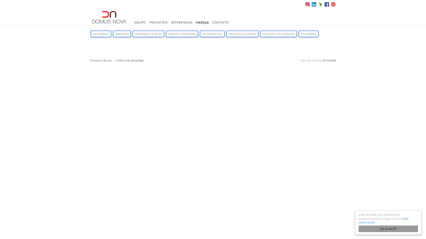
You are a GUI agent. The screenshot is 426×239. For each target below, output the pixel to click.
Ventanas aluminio (242, 34)
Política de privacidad (129, 60)
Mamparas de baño (148, 34)
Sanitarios (101, 34)
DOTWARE (329, 60)
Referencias (181, 22)
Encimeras (308, 34)
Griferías (122, 34)
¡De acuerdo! (388, 229)
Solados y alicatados (278, 34)
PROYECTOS (158, 22)
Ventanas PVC (212, 34)
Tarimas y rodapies (182, 34)
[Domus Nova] (109, 17)
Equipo (140, 22)
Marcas (202, 22)
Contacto (220, 22)
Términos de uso (101, 60)
